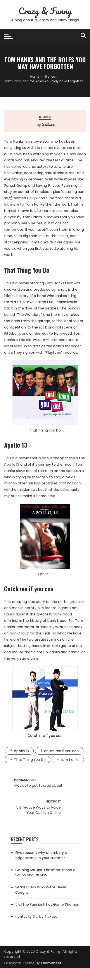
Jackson (48, 124)
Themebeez (51, 963)
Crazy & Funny (45, 11)
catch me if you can (61, 750)
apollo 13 (21, 750)
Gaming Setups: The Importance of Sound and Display (46, 872)
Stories (45, 117)
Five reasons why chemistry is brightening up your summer (41, 855)
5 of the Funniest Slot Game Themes (47, 904)
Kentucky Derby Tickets (36, 916)
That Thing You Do (30, 759)
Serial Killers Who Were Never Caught (41, 890)
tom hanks (70, 759)
